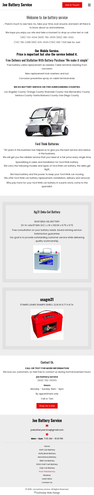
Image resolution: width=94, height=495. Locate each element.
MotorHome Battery (47, 457)
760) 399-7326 (58, 42)
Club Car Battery (47, 468)
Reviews (47, 475)
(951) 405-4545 (40, 42)
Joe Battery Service (17, 4)
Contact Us (47, 482)
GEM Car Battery (47, 460)
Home (47, 446)
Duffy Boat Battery (47, 453)
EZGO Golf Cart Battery (47, 464)
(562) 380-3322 (65, 37)
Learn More (47, 478)
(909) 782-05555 (47, 380)
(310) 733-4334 (28, 37)
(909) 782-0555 (47, 37)
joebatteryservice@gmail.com (47, 429)
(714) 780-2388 (22, 42)
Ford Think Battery (47, 471)
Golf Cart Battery (47, 449)
